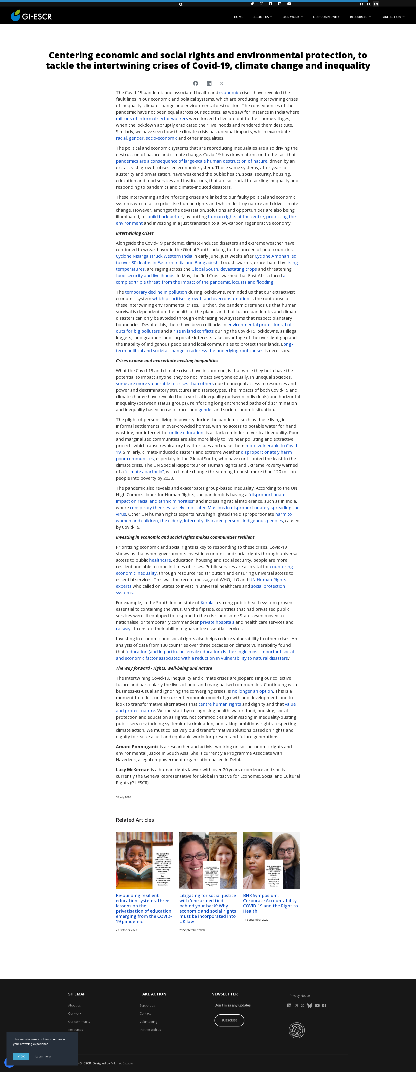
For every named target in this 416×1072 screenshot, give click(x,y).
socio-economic (161, 138)
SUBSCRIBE (229, 1020)
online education (186, 432)
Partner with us (150, 1030)
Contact (145, 1013)
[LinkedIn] (209, 83)
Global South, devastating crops (224, 269)
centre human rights (219, 704)
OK (22, 1056)
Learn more (43, 1056)
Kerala (207, 603)
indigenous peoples (263, 521)
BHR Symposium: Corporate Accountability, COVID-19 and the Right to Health (270, 903)
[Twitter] (221, 83)
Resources (358, 17)
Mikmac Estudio (122, 1063)
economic (229, 92)
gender (136, 138)
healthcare (160, 560)
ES (362, 4)
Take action (391, 17)
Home (238, 17)
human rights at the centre (235, 216)
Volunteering (148, 1022)
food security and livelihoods (145, 275)
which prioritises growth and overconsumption (200, 298)
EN (376, 4)
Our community (326, 17)
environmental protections (255, 324)
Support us (147, 1005)
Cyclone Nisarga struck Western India (154, 256)
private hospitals (216, 622)
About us (261, 17)
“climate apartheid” (144, 472)
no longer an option (252, 691)
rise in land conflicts (193, 331)
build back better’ (165, 216)
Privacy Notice (300, 995)
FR (368, 4)
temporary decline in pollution (155, 292)
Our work (291, 17)
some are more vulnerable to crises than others (165, 383)
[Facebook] (195, 83)
